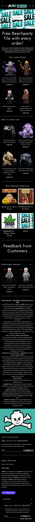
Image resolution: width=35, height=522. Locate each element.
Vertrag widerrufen (26, 518)
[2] (17, 27)
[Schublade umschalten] (2, 6)
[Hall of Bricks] (17, 6)
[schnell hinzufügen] (14, 72)
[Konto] (30, 6)
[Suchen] (6, 6)
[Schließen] (31, 503)
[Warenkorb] (33, 6)
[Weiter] (33, 265)
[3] (20, 27)
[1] (14, 27)
